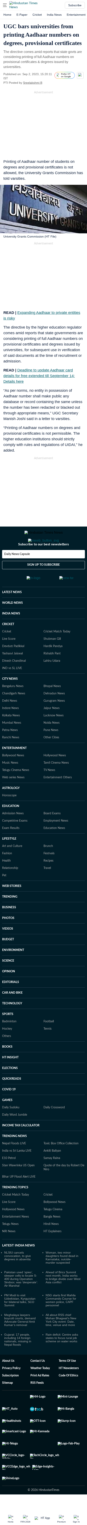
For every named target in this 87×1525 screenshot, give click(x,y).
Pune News (51, 726)
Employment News (56, 817)
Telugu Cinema (53, 1205)
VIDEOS (7, 925)
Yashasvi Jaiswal (12, 649)
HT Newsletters (69, 1364)
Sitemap (7, 1379)
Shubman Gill (52, 635)
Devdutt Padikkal (13, 642)
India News (54, 14)
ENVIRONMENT (13, 946)
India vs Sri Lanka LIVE (16, 1147)
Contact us (37, 1357)
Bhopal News (52, 682)
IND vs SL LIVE (12, 664)
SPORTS (7, 1010)
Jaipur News (52, 704)
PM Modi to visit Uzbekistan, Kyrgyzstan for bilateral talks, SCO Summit (19, 1296)
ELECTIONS (10, 1064)
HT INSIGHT (10, 1053)
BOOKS (7, 1043)
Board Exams (52, 809)
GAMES (7, 1096)
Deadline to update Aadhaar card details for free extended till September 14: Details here (39, 376)
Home (7, 14)
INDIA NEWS (11, 609)
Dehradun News (54, 689)
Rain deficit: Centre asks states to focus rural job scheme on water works (62, 1334)
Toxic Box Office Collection (61, 1139)
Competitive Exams (14, 817)
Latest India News (18, 1241)
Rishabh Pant (52, 649)
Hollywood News (55, 751)
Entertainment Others (58, 773)
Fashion (7, 849)
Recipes (48, 857)
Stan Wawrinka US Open (18, 1161)
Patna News (10, 726)
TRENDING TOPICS (15, 1183)
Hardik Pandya (53, 642)
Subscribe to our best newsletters (43, 544)
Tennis (48, 1025)
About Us (8, 1357)
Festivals (49, 849)
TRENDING (9, 893)
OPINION (8, 967)
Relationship (10, 864)
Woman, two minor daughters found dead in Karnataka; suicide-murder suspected (62, 1253)
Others (6, 1032)
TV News (49, 766)
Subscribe (75, 5)
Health (6, 857)
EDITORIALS (10, 978)
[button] (5, 5)
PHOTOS (8, 914)
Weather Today (40, 1364)
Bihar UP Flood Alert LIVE (18, 1173)
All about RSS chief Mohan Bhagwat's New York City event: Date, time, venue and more (61, 1316)
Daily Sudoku (10, 1103)
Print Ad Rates (39, 1371)
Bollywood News (13, 751)
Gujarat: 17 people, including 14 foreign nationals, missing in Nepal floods (17, 1336)
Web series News (13, 773)
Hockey (7, 1025)
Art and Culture (12, 842)
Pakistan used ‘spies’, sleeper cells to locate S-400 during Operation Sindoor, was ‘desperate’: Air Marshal (21, 1275)
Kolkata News (11, 711)
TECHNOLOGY (12, 999)
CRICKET (8, 620)
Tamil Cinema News (56, 759)
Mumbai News (11, 719)
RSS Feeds (37, 1379)
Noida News (52, 719)
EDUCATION (10, 802)
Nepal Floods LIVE (14, 1139)
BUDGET (8, 935)
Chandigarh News (13, 689)
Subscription (10, 1371)
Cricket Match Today (57, 627)
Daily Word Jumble (14, 1111)
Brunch (48, 842)
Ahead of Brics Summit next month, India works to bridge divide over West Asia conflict (63, 1273)
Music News (10, 759)
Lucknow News (54, 711)
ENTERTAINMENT (14, 744)
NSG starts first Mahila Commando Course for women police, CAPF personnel (61, 1296)
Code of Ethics (68, 1371)
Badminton (9, 1017)
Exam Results (10, 824)
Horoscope (9, 791)
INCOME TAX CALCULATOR (20, 1121)
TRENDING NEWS (14, 1132)
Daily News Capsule (17, 554)
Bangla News (52, 1213)
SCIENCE (8, 957)
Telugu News (10, 1220)
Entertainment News (15, 1213)
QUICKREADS (11, 1075)
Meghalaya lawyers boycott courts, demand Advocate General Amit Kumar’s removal (20, 1316)
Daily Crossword (54, 1103)
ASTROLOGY (11, 784)
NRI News (8, 1227)
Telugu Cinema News (15, 766)
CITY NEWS (10, 675)
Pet (4, 871)
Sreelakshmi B (32, 82)
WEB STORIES (11, 882)
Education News (54, 824)
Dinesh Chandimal (14, 657)
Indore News (10, 704)
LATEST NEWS (12, 588)
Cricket (37, 14)
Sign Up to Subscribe (43, 564)
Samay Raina (52, 1154)
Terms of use (67, 1357)
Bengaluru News (12, 682)
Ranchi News (10, 733)
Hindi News (51, 1220)
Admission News (13, 809)
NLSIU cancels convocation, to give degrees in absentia (17, 1252)
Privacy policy (11, 1364)
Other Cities (51, 733)
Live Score (8, 635)
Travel (47, 864)
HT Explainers (52, 1227)
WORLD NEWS (12, 599)
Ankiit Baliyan (52, 1147)
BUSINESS (9, 903)
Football (49, 1017)
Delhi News (9, 697)
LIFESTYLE (9, 835)
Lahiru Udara (52, 657)
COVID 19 (9, 1085)
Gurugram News (54, 697)
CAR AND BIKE (12, 989)
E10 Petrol (9, 1154)
